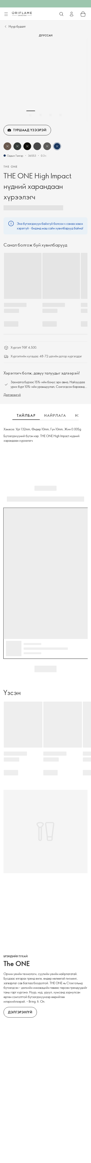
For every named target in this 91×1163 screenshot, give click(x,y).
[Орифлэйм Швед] (22, 14)
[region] (45, 80)
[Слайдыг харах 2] (40, 115)
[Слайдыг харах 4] (60, 115)
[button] (7, 146)
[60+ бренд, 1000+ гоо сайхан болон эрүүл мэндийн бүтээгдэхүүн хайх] (61, 14)
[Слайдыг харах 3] (50, 115)
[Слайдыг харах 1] (30, 115)
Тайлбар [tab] (26, 415)
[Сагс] (83, 14)
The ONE (11, 166)
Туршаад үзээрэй (30, 130)
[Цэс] (6, 14)
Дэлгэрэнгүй (12, 395)
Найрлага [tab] (55, 415)
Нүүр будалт (17, 26)
